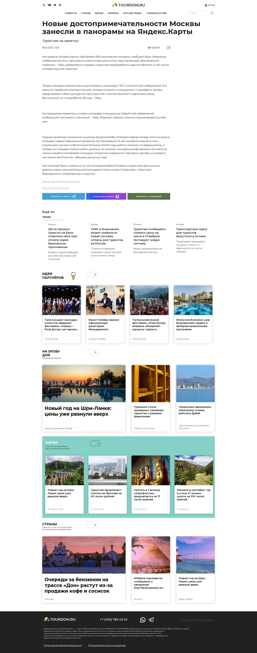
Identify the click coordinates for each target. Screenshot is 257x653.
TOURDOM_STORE (156, 13)
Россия (64, 187)
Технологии (50, 187)
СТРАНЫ (86, 13)
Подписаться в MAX (103, 196)
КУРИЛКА (113, 13)
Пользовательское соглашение (107, 645)
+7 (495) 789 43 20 (113, 619)
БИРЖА (99, 13)
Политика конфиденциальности (63, 645)
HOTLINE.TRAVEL (132, 13)
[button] (90, 275)
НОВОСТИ (71, 13)
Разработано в (197, 620)
